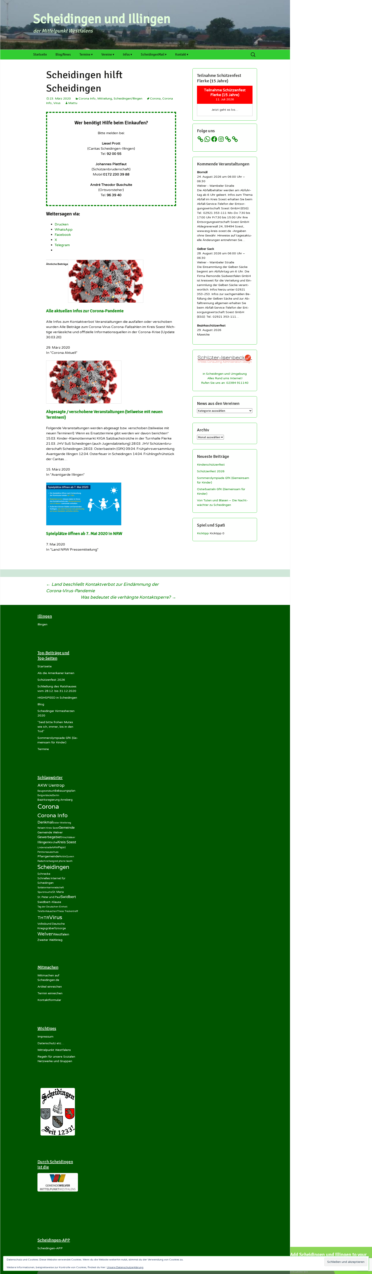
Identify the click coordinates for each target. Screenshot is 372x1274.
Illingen (42, 624)
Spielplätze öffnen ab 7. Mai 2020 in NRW (84, 533)
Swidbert (68, 897)
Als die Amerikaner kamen (55, 673)
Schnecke (43, 874)
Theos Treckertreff (67, 911)
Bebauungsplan (65, 790)
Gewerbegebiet (49, 837)
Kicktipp (203, 533)
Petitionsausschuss (48, 852)
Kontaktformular (49, 1000)
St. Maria (58, 892)
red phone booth (63, 861)
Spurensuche (44, 892)
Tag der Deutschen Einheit (52, 906)
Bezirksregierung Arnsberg (55, 800)
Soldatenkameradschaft (50, 887)
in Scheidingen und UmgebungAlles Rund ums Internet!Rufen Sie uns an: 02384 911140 (224, 378)
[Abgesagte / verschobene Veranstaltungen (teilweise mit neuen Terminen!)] (83, 382)
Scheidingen (53, 867)
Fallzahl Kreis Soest (48, 828)
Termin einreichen (49, 993)
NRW (55, 847)
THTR (43, 917)
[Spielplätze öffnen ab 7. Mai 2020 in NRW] (83, 504)
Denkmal (45, 822)
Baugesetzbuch (46, 790)
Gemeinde (67, 828)
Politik (62, 856)
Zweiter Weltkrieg (49, 940)
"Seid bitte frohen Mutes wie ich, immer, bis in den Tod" (55, 726)
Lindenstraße (44, 847)
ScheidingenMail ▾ (154, 54)
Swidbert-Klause (49, 902)
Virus (56, 103)
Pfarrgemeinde (48, 856)
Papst (62, 847)
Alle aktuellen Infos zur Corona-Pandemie (85, 311)
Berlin (55, 795)
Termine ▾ (86, 54)
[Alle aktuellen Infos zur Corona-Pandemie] (105, 281)
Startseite (40, 54)
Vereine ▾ (107, 54)
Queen (70, 856)
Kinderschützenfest (211, 464)
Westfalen (61, 934)
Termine (43, 749)
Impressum (45, 1036)
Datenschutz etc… (50, 1043)
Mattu (72, 103)
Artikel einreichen (49, 986)
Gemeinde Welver (50, 832)
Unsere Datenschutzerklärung (125, 1267)
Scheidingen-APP (50, 1248)
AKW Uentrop (51, 785)
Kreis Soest (66, 842)
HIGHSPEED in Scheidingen (57, 697)
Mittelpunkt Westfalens (54, 1050)
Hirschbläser (68, 837)
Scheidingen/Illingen (128, 98)
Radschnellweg (45, 861)
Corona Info (87, 98)
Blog (40, 704)
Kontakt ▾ (181, 54)
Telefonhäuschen (47, 911)
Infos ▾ (127, 54)
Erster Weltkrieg (62, 822)
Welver (45, 934)
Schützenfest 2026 (211, 471)
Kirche (53, 842)
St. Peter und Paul (48, 897)
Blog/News (63, 54)
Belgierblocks (44, 795)
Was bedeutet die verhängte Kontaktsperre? (128, 597)
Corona (155, 98)
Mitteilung (104, 98)
